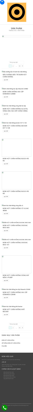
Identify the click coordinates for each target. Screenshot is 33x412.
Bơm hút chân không (8, 340)
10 (19, 66)
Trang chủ (12, 30)
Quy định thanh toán (9, 378)
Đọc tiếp (6, 79)
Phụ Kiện (4, 346)
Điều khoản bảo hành (9, 375)
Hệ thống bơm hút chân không (11, 343)
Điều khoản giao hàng (9, 374)
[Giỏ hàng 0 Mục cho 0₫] (29, 12)
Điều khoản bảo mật (9, 372)
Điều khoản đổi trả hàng (9, 377)
